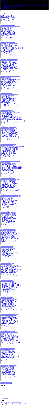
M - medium (35, 5)
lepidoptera (26, 403)
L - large (45, 5)
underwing (31, 404)
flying (6, 403)
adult (6, 402)
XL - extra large (8, 6)
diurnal (4, 403)
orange (16, 404)
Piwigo (6, 405)
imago (13, 403)
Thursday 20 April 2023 (7, 391)
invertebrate (21, 403)
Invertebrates (5, 398)
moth (14, 404)
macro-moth (9, 1)
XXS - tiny (7, 5)
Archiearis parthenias (15, 402)
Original (18, 6)
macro (29, 403)
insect (16, 403)
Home (1, 1)
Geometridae (10, 403)
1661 (1, 402)
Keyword (4, 1)
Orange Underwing (21, 404)
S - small (27, 5)
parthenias (27, 404)
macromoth (11, 404)
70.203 (3, 402)
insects (18, 403)
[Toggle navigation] (0, 2)
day (19, 402)
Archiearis (9, 402)
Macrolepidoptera (5, 404)
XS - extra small (17, 5)
